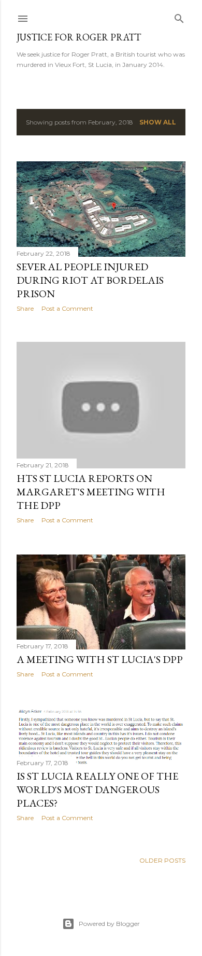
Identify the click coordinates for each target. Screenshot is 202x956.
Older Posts (162, 860)
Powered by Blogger (109, 923)
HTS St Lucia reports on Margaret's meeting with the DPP (91, 492)
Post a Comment (67, 308)
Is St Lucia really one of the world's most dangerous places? (97, 789)
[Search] (179, 16)
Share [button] (25, 308)
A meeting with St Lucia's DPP (100, 659)
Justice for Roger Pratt (79, 37)
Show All (157, 122)
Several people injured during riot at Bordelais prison (90, 280)
